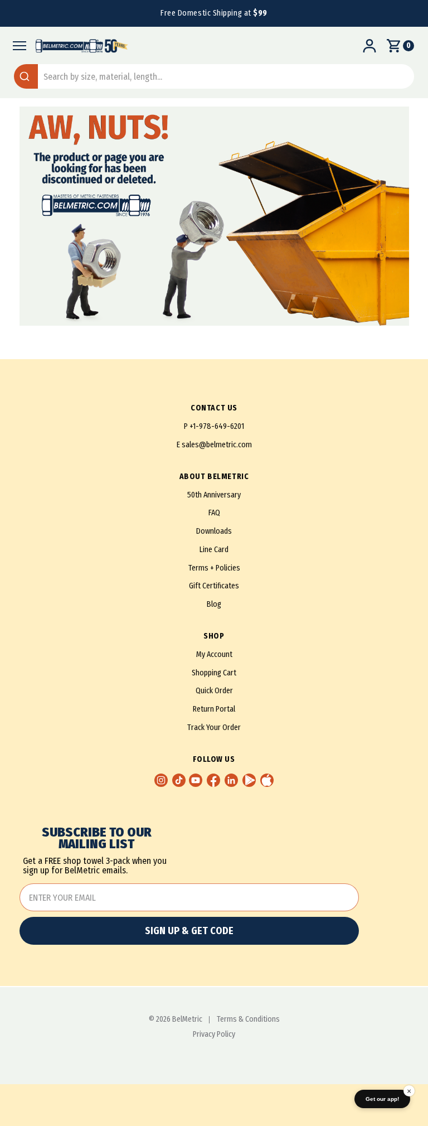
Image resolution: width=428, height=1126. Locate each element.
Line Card (214, 549)
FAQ (214, 513)
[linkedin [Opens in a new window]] (231, 780)
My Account (214, 654)
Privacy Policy (214, 1034)
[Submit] (26, 76)
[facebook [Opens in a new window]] (213, 780)
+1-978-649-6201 (216, 426)
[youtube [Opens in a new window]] (195, 780)
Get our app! (382, 1099)
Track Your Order (214, 727)
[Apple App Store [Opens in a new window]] (267, 780)
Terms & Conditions (248, 1019)
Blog (214, 604)
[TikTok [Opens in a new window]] (179, 780)
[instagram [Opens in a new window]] (161, 780)
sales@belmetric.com (217, 445)
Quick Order (214, 690)
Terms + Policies (214, 568)
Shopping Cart (214, 673)
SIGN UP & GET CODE (189, 931)
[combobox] (214, 76)
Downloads (214, 531)
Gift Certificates (214, 586)
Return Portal (214, 709)
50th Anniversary (214, 495)
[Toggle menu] (16, 45)
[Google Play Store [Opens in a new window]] (249, 780)
